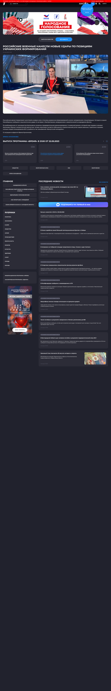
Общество (15, 168)
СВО (69, 168)
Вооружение (96, 168)
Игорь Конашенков (15, 173)
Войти (104, 3)
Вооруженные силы (42, 168)
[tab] (47, 39)
